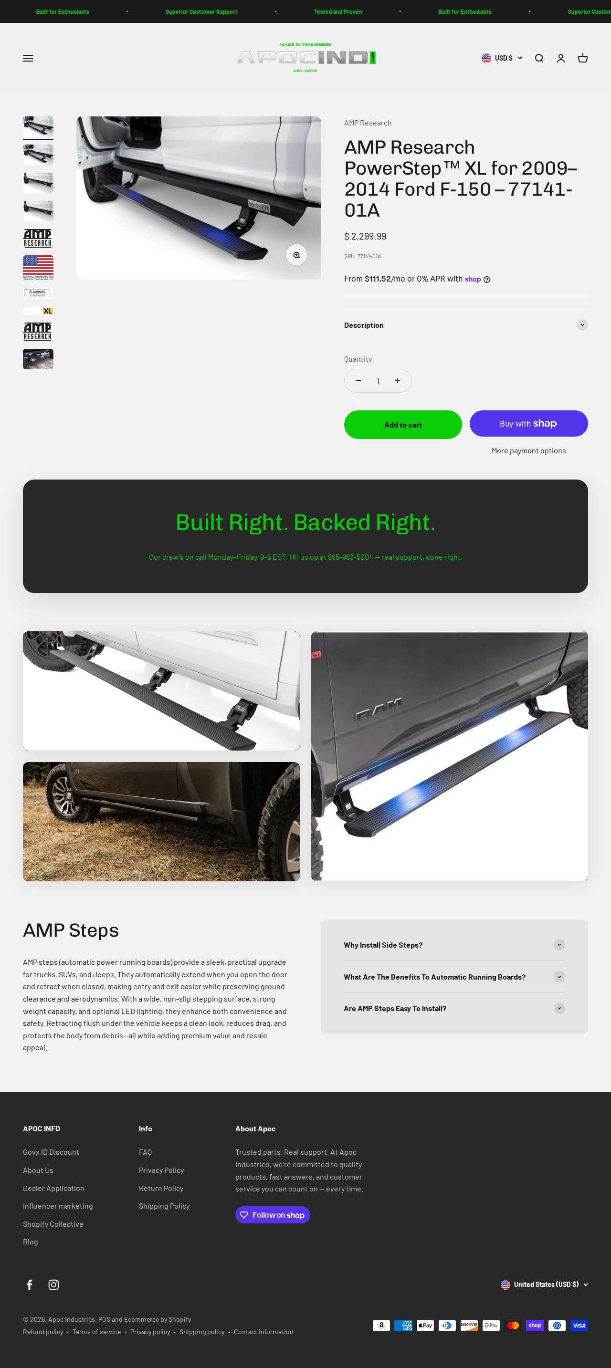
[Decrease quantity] (358, 380)
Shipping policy (201, 1331)
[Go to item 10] (38, 360)
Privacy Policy (161, 1169)
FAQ (145, 1151)
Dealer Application (53, 1187)
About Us (38, 1169)
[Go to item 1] (38, 128)
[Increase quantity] (397, 380)
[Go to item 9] (38, 333)
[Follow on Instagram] (53, 1284)
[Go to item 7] (38, 295)
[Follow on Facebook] (29, 1284)
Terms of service (97, 1331)
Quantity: (359, 358)
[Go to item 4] (38, 212)
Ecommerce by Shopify (157, 1319)
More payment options (529, 450)
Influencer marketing (58, 1205)
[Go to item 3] (38, 184)
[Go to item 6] (38, 269)
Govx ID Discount (51, 1151)
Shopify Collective (53, 1223)
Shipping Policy (164, 1205)
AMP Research (368, 122)
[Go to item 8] (38, 312)
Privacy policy (150, 1331)
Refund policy (43, 1331)
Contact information (264, 1331)
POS (104, 1319)
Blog (30, 1241)
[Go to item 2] (38, 156)
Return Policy (161, 1187)
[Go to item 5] (38, 240)
